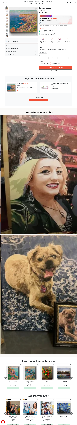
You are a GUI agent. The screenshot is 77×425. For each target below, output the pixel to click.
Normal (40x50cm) (43, 57)
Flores (47, 381)
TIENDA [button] (25, 1)
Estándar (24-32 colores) (45, 63)
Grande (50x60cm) (52, 57)
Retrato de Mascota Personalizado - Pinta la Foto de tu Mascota (30, 418)
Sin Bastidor (42, 49)
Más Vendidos (49, 1)
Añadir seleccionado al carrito (38, 100)
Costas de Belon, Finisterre (30, 382)
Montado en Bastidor (62, 49)
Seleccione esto (21, 90)
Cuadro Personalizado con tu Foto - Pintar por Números (13, 418)
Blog (39, 3)
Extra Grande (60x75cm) (63, 57)
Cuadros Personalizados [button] (34, 1)
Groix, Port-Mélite (13, 381)
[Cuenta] (70, 2)
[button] (68, 2)
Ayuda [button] (43, 3)
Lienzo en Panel (43, 52)
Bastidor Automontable (51, 49)
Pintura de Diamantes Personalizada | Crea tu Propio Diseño (47, 418)
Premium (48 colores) (56, 63)
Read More (41, 28)
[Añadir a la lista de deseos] (20, 364)
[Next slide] (7, 35)
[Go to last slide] (6, 7)
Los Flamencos (64, 381)
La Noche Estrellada (64, 416)
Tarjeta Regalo (33, 3)
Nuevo (43, 1)
